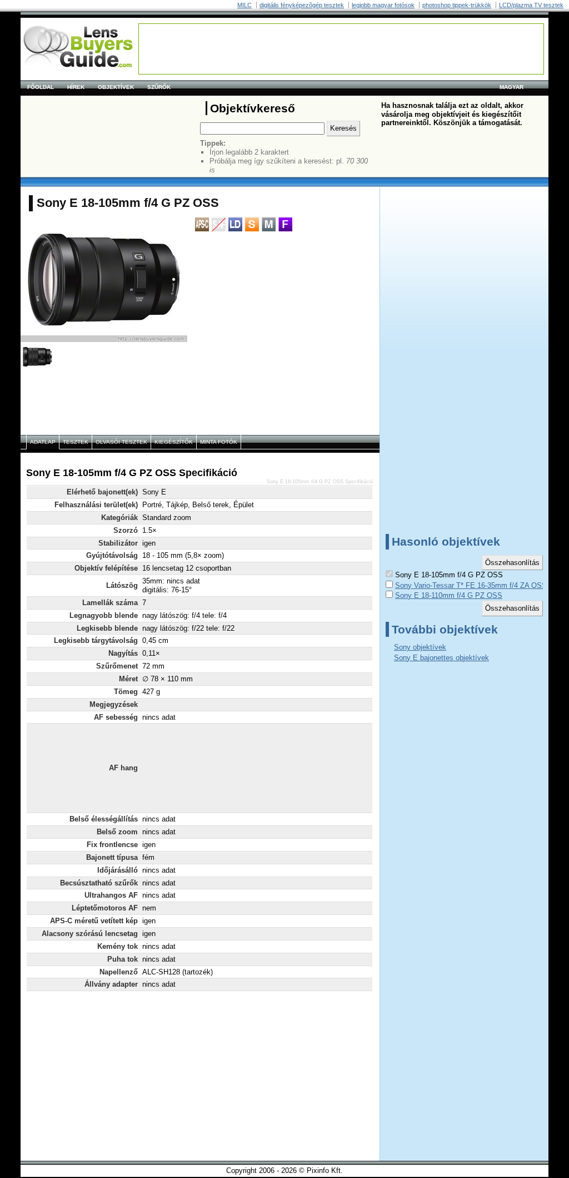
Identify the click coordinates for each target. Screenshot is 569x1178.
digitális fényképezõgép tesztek (301, 5)
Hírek (75, 87)
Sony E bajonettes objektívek (441, 658)
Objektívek (116, 87)
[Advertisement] (341, 49)
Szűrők (159, 87)
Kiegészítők (173, 442)
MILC (244, 5)
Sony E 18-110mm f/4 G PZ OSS (448, 595)
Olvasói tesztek (121, 442)
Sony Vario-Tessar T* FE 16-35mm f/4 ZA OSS (471, 585)
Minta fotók (218, 442)
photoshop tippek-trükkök (456, 5)
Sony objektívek (420, 647)
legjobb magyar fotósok (383, 5)
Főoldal (40, 87)
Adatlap (43, 442)
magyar (511, 87)
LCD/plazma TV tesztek (531, 5)
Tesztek (75, 442)
